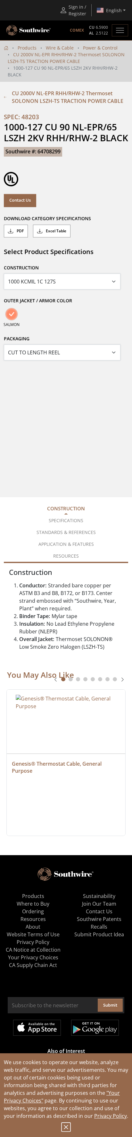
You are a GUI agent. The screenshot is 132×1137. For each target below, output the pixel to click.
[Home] (6, 47)
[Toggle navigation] (120, 30)
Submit (110, 1005)
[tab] (63, 679)
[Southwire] (29, 30)
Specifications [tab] (66, 520)
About (33, 926)
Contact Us (20, 200)
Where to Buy (33, 903)
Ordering (33, 911)
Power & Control (100, 48)
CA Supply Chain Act (33, 965)
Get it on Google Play (95, 1028)
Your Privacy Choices (33, 957)
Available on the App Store (37, 1028)
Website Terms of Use (33, 934)
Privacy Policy (110, 1115)
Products (27, 48)
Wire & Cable (60, 48)
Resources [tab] (66, 556)
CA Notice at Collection (33, 949)
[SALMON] (11, 314)
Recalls (99, 926)
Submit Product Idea (99, 934)
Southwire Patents (99, 919)
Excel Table (55, 231)
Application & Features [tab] (66, 544)
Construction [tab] (66, 508)
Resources (33, 919)
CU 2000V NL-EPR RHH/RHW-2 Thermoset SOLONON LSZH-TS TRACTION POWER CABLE (67, 97)
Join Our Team (99, 903)
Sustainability (99, 896)
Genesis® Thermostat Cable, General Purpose (57, 767)
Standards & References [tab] (66, 532)
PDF (20, 231)
